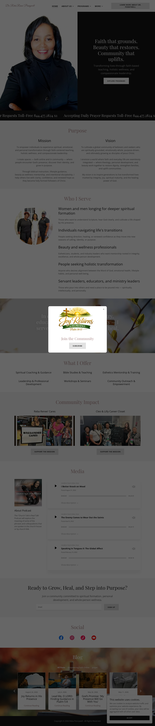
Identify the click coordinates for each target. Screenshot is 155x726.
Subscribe (77, 346)
